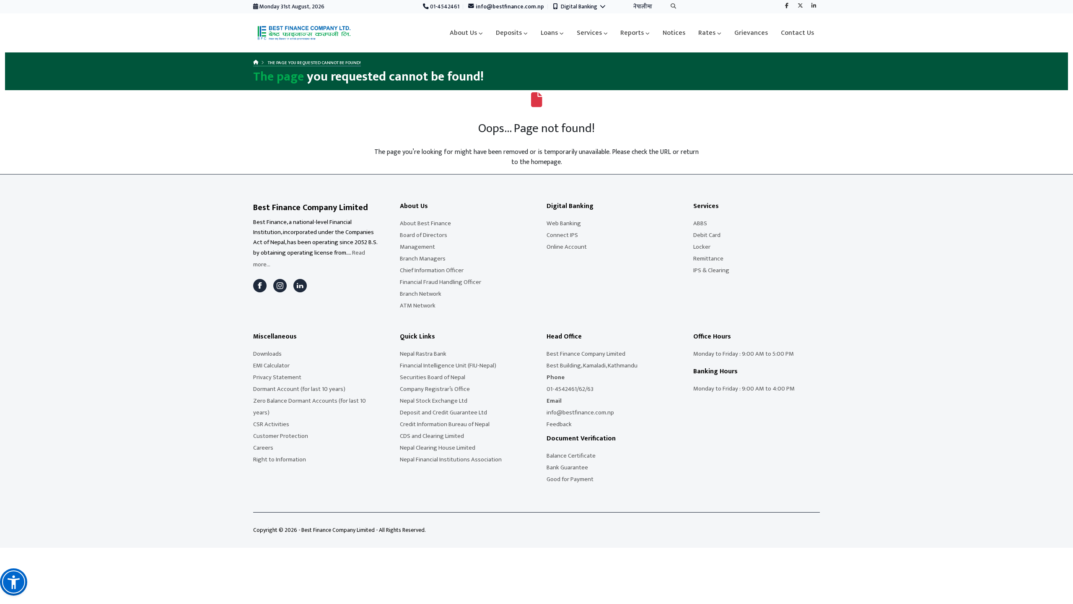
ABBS (700, 223)
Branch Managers (423, 258)
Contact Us (797, 33)
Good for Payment (570, 479)
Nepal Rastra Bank (423, 354)
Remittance (708, 258)
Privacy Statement (277, 377)
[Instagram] (280, 285)
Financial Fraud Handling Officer (440, 282)
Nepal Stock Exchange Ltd (433, 401)
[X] (800, 6)
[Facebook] (787, 6)
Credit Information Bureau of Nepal (445, 424)
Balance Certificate (571, 455)
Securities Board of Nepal (432, 377)
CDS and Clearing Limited (432, 436)
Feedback (559, 424)
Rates (706, 33)
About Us (463, 33)
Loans (549, 33)
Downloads (267, 354)
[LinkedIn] (300, 285)
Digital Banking (580, 6)
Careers (263, 448)
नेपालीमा (642, 6)
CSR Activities (271, 424)
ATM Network (417, 305)
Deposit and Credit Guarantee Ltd (443, 412)
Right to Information (279, 459)
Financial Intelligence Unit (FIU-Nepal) (448, 365)
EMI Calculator (271, 365)
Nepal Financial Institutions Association (451, 459)
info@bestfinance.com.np (509, 6)
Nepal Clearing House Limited (437, 448)
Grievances (751, 33)
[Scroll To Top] (1058, 594)
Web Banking (564, 223)
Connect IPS (562, 235)
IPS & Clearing (711, 270)
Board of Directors (423, 235)
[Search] (673, 7)
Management (417, 247)
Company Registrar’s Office (435, 389)
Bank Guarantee (567, 467)
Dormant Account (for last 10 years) (299, 389)
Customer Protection (280, 436)
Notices (674, 33)
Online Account (567, 247)
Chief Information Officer (432, 270)
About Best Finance (425, 223)
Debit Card (707, 235)
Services (589, 33)
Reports (632, 33)
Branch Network (420, 294)
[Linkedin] (813, 6)
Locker (701, 247)
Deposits (509, 33)
